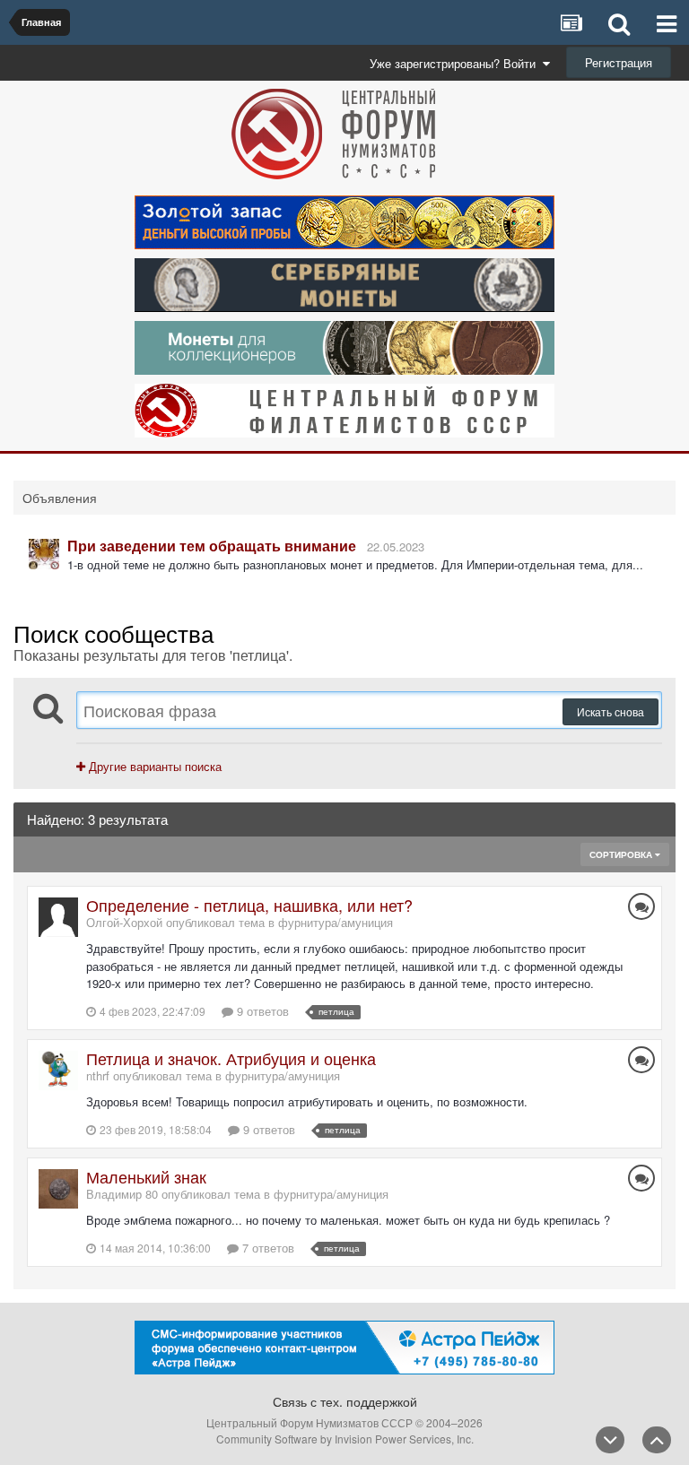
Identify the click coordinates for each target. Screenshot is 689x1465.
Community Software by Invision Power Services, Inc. (345, 1438)
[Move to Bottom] (610, 1439)
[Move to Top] (656, 1439)
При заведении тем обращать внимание (211, 545)
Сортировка (622, 854)
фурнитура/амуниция (335, 922)
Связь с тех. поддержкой (345, 1401)
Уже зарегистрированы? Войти (456, 63)
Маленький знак (146, 1176)
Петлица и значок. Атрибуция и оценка (231, 1058)
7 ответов (266, 1247)
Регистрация (618, 62)
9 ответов (261, 1010)
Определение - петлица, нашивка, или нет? (249, 904)
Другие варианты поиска (153, 766)
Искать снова (610, 711)
